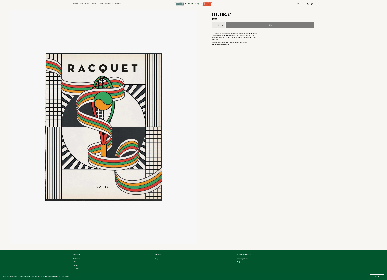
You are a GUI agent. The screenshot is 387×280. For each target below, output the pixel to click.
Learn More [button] (65, 276)
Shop (156, 259)
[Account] (308, 4)
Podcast (75, 265)
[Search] (303, 4)
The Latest (76, 259)
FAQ (238, 262)
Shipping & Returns (243, 259)
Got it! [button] (377, 276)
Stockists (76, 268)
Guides (75, 262)
